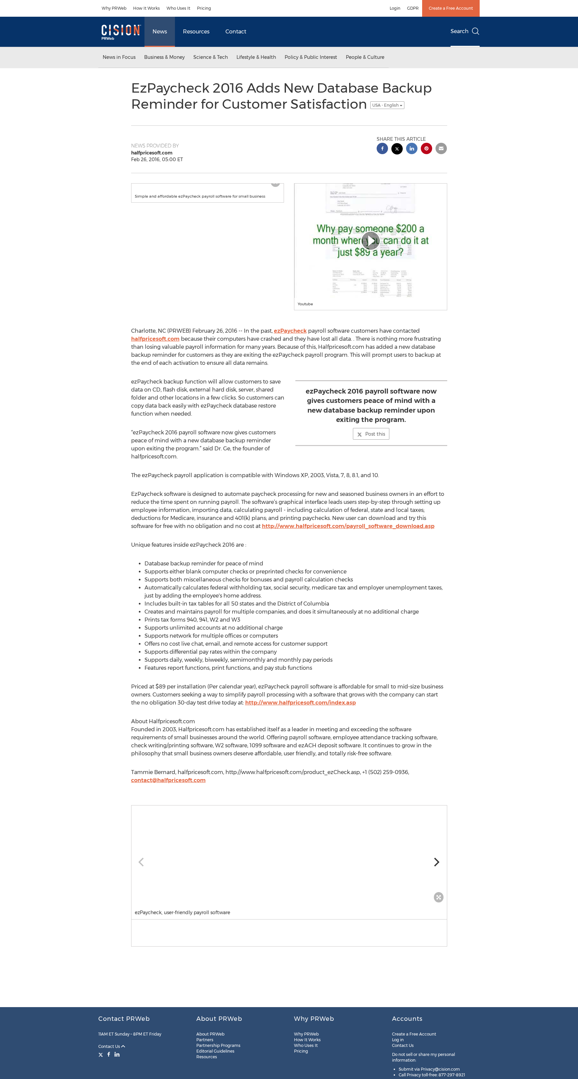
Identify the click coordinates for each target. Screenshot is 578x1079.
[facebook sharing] (382, 149)
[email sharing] (441, 149)
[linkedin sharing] (411, 149)
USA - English (386, 105)
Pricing (204, 8)
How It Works (146, 8)
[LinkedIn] (117, 1054)
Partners (204, 1039)
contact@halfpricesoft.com (168, 780)
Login (395, 8)
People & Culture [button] (365, 57)
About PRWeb (210, 1034)
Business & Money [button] (164, 57)
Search (460, 31)
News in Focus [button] (119, 57)
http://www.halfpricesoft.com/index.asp (300, 702)
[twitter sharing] (397, 149)
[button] (370, 241)
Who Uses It (178, 8)
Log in (398, 1039)
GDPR (413, 8)
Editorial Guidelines (215, 1051)
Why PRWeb (114, 8)
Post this (375, 434)
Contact (235, 31)
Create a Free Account (451, 8)
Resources (196, 31)
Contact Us (109, 1046)
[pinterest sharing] (426, 149)
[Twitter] (101, 1054)
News (160, 31)
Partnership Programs (218, 1045)
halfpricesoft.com (155, 339)
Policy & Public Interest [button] (311, 57)
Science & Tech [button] (210, 57)
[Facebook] (109, 1054)
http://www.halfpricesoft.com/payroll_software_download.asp (348, 526)
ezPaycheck (290, 331)
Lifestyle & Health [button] (256, 57)
